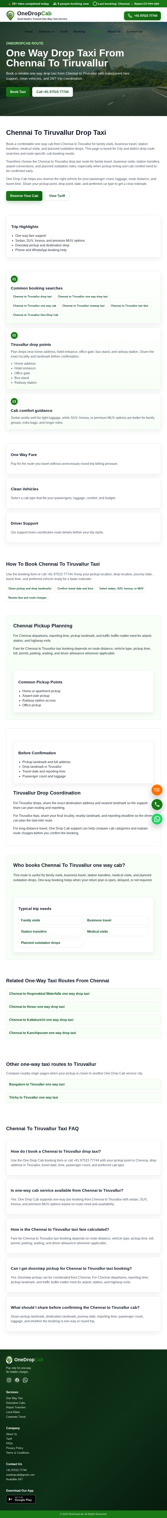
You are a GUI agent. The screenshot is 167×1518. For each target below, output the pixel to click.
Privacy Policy (14, 1448)
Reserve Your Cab (24, 196)
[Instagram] (9, 1380)
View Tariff (57, 196)
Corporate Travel (16, 1416)
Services (45, 31)
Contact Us (134, 31)
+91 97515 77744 (145, 15)
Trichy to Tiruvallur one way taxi (33, 1097)
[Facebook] (17, 1380)
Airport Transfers (16, 1407)
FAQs (9, 1443)
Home (29, 31)
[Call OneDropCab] (157, 804)
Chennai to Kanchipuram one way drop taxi (42, 1033)
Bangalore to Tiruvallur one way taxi (37, 1084)
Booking (79, 31)
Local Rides (13, 1412)
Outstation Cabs (15, 1402)
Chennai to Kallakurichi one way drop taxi (41, 1020)
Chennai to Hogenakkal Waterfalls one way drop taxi (49, 993)
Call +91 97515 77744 (52, 92)
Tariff (63, 31)
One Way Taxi (14, 1398)
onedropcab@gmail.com (20, 1474)
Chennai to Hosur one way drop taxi (37, 1006)
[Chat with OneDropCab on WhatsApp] (157, 819)
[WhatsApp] (25, 1380)
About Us (114, 31)
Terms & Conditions (17, 1452)
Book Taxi (18, 92)
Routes (96, 31)
